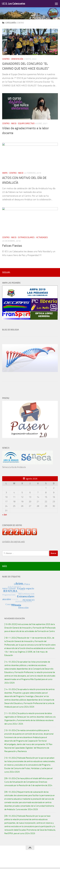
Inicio (13, 123)
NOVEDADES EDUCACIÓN (14, 618)
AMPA (4, 173)
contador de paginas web (13, 541)
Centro (5, 59)
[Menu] (56, 3)
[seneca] (27, 463)
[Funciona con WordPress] (22, 859)
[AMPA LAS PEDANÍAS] (30, 319)
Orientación (17, 59)
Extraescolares (26, 237)
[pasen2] (30, 437)
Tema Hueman (44, 859)
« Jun (4, 514)
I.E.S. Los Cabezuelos (13, 3)
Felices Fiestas (12, 246)
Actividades (42, 237)
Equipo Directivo (26, 123)
